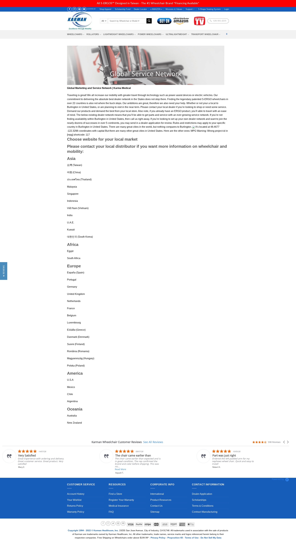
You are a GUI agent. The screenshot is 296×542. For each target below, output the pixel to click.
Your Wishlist (74, 500)
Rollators (92, 34)
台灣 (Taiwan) (74, 165)
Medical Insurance (119, 505)
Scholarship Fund (122, 9)
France (71, 308)
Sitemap (154, 512)
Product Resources (160, 500)
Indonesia (72, 201)
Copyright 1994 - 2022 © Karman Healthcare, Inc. (93, 530)
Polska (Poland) (76, 365)
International (157, 494)
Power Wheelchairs (149, 34)
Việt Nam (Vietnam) (77, 208)
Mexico (71, 387)
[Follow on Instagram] (74, 9)
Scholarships (199, 500)
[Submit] (149, 20)
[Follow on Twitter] (113, 523)
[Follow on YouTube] (84, 9)
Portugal (71, 279)
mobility (113, 95)
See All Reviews (153, 442)
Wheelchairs (74, 34)
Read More (120, 469)
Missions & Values (174, 9)
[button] (284, 442)
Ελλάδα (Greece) (76, 330)
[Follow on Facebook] (69, 9)
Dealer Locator (140, 9)
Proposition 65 (175, 537)
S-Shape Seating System (209, 9)
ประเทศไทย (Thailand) (79, 179)
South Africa (73, 258)
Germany (72, 286)
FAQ (111, 512)
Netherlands (73, 301)
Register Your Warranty (121, 500)
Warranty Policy (75, 512)
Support (189, 9)
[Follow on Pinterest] (79, 9)
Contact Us (156, 505)
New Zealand (74, 422)
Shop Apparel (105, 9)
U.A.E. (70, 222)
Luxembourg (74, 322)
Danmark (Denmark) (78, 337)
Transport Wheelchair (204, 34)
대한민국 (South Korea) (80, 236)
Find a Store (115, 494)
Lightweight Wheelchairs (118, 34)
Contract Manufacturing (204, 512)
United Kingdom (76, 294)
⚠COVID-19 (91, 9)
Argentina (72, 401)
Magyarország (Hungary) (80, 358)
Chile (70, 394)
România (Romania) (78, 351)
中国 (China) (74, 172)
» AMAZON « (156, 9)
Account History (75, 494)
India (69, 215)
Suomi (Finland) (76, 344)
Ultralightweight (176, 34)
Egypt (70, 251)
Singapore (72, 194)
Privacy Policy (158, 537)
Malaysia (72, 186)
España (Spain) (75, 272)
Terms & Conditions (202, 505)
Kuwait (71, 229)
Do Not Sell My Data (211, 537)
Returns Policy (75, 505)
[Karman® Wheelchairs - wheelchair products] (81, 21)
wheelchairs (219, 99)
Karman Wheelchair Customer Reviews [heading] (117, 442)
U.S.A (70, 380)
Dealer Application (202, 494)
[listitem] (33, 458)
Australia (72, 415)
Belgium (71, 315)
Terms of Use (192, 537)
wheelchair (208, 146)
